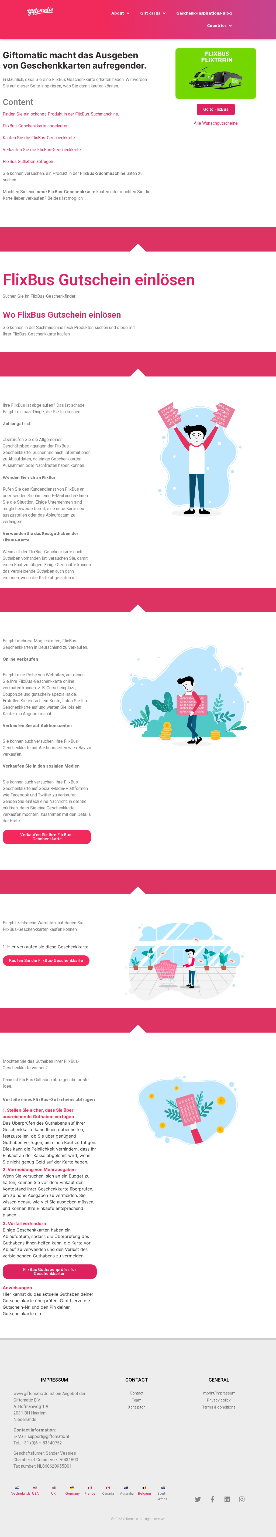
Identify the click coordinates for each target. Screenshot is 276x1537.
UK (53, 1493)
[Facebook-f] (212, 1499)
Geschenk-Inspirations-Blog (204, 13)
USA (35, 1493)
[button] (216, 109)
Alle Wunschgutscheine (216, 123)
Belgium (144, 1493)
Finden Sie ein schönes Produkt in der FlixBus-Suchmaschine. (61, 114)
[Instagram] (241, 1499)
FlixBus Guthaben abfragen (28, 161)
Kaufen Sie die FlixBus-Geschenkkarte (39, 137)
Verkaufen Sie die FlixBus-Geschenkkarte (42, 149)
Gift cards (150, 13)
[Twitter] (198, 1499)
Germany (72, 1493)
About (117, 13)
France (90, 1493)
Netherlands (20, 1493)
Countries (216, 25)
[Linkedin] (227, 1499)
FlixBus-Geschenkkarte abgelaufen (35, 125)
